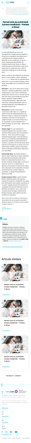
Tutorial (3, 426)
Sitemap (10, 438)
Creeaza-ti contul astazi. (15, 241)
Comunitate (5, 416)
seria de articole (6, 79)
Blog (2, 420)
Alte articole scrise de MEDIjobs (12, 247)
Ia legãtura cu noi (7, 434)
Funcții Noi (4, 428)
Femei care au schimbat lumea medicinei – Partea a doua (14, 286)
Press (3, 412)
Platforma (5, 422)
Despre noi (5, 408)
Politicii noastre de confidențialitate (21, 14)
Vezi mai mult (6, 294)
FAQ (2, 414)
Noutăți (4, 208)
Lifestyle (8, 208)
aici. (13, 204)
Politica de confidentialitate (25, 438)
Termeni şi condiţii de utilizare (16, 438)
